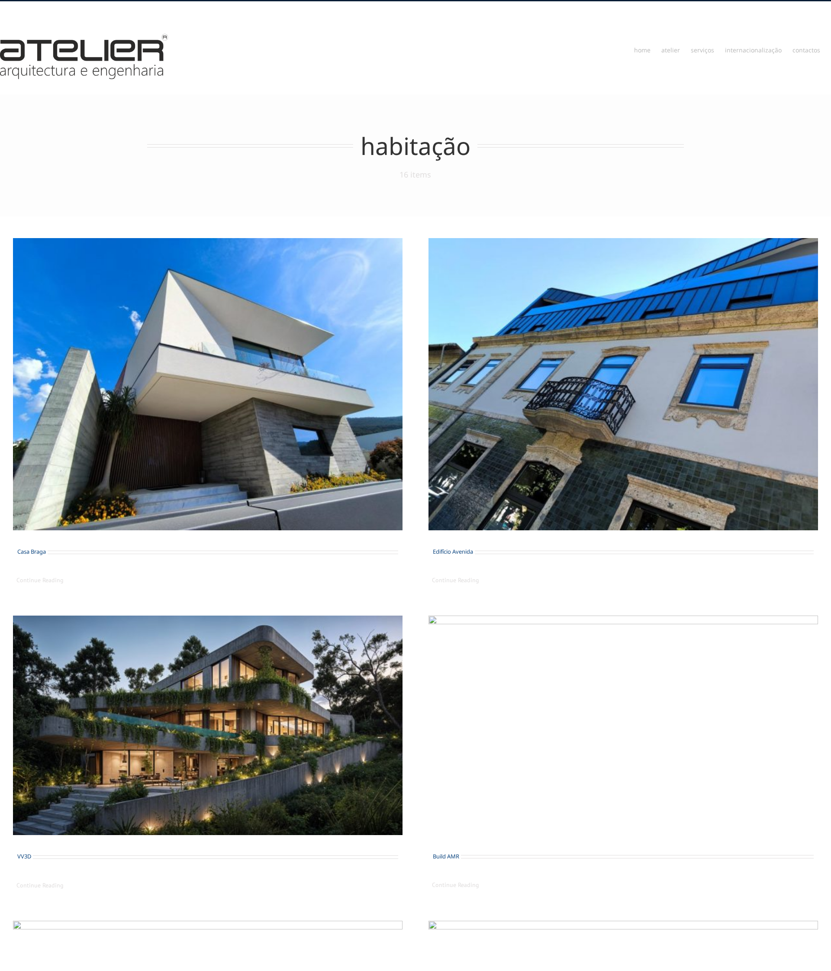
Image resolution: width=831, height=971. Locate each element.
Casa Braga (31, 551)
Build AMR (446, 856)
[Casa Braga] (208, 384)
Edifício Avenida (453, 551)
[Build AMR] (623, 725)
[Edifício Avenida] (623, 384)
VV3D (24, 856)
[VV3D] (208, 725)
